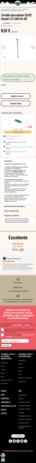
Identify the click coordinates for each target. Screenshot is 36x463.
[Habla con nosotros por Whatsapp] (3, 460)
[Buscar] (7, 3)
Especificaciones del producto (14, 206)
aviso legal (8, 336)
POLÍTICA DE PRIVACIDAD (17, 325)
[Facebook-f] (18, 441)
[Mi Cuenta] (28, 3)
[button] (3, 47)
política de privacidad (28, 335)
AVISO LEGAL (27, 325)
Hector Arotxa (10, 258)
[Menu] (3, 3)
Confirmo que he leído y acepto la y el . (20, 335)
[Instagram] (10, 441)
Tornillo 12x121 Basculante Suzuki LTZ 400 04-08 (16, 151)
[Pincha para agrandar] (4, 57)
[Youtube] (21, 441)
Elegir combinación (10, 138)
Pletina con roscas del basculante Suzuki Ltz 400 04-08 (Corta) (19, 147)
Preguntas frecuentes (11, 215)
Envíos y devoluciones (11, 211)
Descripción (8, 161)
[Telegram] (14, 441)
